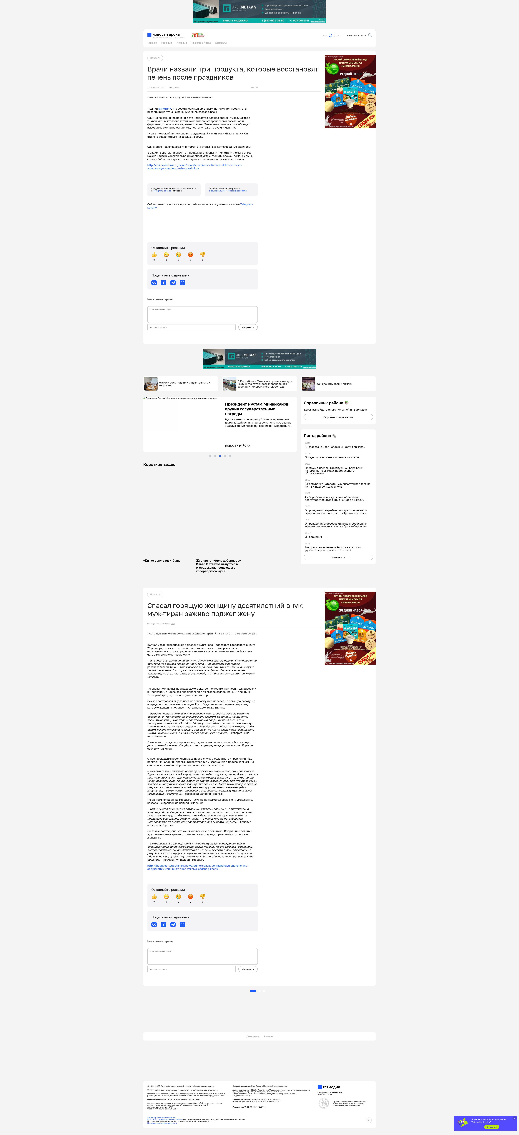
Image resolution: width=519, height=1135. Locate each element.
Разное (268, 1036)
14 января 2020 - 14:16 (156, 624)
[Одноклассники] (163, 282)
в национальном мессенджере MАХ (228, 190)
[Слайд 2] (215, 456)
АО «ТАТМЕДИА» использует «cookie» (165, 1119)
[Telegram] (173, 282)
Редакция (166, 42)
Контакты (221, 42)
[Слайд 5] (230, 456)
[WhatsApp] (182, 282)
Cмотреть (491, 1127)
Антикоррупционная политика (161, 1117)
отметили (164, 108)
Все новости (338, 557)
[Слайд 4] (225, 456)
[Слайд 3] (220, 456)
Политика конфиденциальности (162, 1123)
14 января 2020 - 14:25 (156, 87)
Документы (253, 1036)
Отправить (248, 327)
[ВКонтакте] (154, 282)
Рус (325, 35)
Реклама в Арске (201, 42)
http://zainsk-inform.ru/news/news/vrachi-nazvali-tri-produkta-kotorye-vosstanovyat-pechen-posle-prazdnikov (194, 166)
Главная (152, 42)
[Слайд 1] (210, 456)
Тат (338, 35)
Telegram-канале (162, 190)
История (182, 42)
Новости (155, 57)
